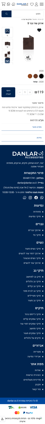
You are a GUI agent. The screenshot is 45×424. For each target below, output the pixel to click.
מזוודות (37, 211)
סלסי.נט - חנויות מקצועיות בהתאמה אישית (19, 420)
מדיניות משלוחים (32, 379)
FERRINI (35, 19)
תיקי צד (37, 235)
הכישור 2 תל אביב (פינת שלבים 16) (24, 187)
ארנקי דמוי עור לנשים (30, 253)
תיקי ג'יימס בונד (33, 314)
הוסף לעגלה (8, 92)
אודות (38, 370)
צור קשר (36, 389)
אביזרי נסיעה (34, 356)
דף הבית (41, 19)
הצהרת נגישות (33, 375)
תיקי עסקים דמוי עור (30, 323)
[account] (36, 5)
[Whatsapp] (42, 198)
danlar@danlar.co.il (30, 183)
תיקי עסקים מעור (32, 333)
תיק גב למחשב (33, 276)
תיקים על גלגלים (32, 338)
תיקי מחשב (35, 328)
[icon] (32, 5)
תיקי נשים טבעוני (32, 258)
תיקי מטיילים (34, 295)
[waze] (24, 198)
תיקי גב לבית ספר (32, 291)
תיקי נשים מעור (33, 248)
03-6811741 (33, 178)
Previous (7, 33)
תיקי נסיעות (35, 216)
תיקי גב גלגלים (33, 281)
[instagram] (30, 198)
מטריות (37, 351)
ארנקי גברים (34, 230)
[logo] (22, 4)
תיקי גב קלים (34, 286)
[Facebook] (36, 198)
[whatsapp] (8, 4)
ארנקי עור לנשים (32, 263)
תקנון (38, 384)
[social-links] (13, 4)
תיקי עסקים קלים (32, 319)
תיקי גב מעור (34, 300)
